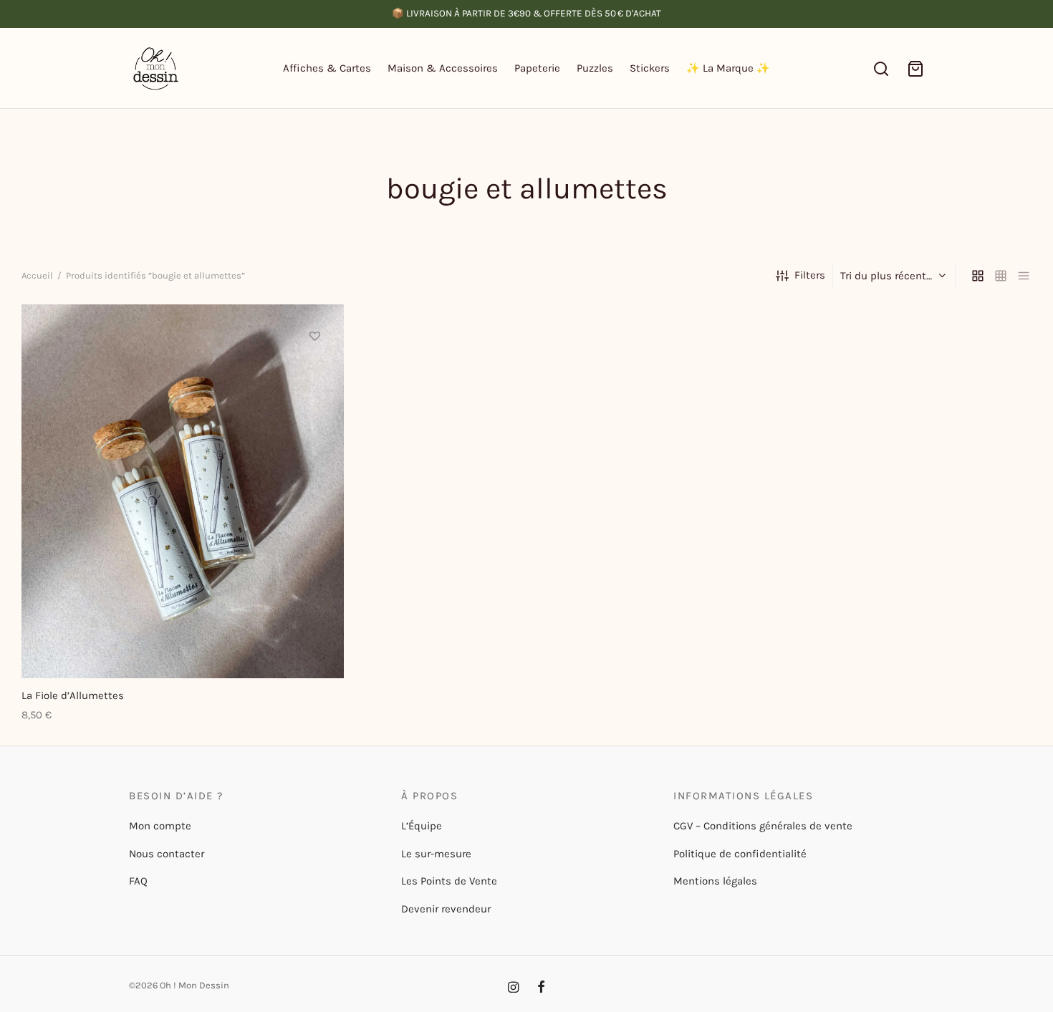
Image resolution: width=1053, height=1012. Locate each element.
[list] (1024, 276)
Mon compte (160, 825)
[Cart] (915, 68)
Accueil (37, 275)
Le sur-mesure (436, 853)
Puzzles (595, 68)
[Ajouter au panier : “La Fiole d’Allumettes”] (315, 369)
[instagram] (513, 988)
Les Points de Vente (449, 880)
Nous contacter (166, 853)
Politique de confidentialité (740, 853)
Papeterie (537, 68)
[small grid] (1001, 276)
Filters (809, 275)
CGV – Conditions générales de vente (762, 825)
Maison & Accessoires (443, 68)
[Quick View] (315, 402)
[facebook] (541, 988)
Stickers (650, 68)
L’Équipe (421, 825)
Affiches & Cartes (327, 68)
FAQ (138, 880)
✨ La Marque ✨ (728, 68)
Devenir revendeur (446, 908)
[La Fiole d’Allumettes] (182, 491)
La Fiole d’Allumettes (72, 695)
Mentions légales (715, 880)
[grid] (978, 276)
